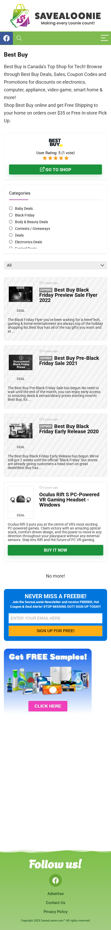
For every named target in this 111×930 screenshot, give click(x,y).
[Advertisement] (55, 779)
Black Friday (25, 215)
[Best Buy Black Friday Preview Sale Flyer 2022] (20, 294)
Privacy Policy (56, 911)
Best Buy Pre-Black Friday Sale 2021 (69, 360)
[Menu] (105, 38)
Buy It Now (55, 550)
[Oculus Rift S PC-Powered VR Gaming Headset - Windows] (20, 499)
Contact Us (55, 902)
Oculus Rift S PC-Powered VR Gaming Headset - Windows (69, 500)
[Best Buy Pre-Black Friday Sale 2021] (20, 362)
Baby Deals (24, 208)
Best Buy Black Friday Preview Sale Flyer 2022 (68, 295)
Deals (19, 235)
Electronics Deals (28, 242)
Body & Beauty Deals (31, 222)
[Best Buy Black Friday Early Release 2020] (20, 431)
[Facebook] (55, 880)
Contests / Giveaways (32, 229)
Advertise (55, 893)
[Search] (19, 38)
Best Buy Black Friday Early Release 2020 (69, 428)
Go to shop (57, 169)
